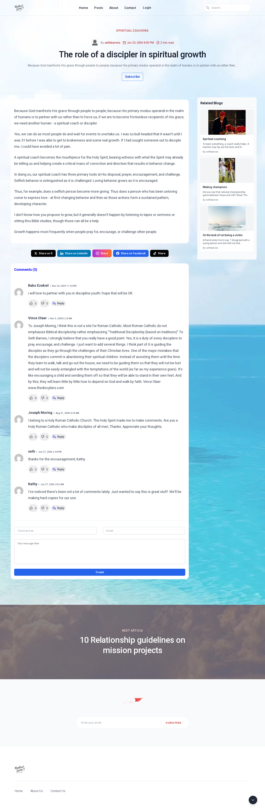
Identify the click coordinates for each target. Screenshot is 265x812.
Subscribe (132, 77)
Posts (98, 8)
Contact (130, 8)
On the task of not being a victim (223, 235)
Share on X (46, 253)
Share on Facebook (133, 253)
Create (100, 572)
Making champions (215, 187)
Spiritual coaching (214, 139)
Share (104, 253)
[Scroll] (253, 800)
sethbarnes (112, 42)
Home (83, 8)
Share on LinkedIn (76, 253)
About (113, 8)
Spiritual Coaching (132, 30)
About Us (36, 791)
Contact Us (58, 791)
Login (147, 7)
